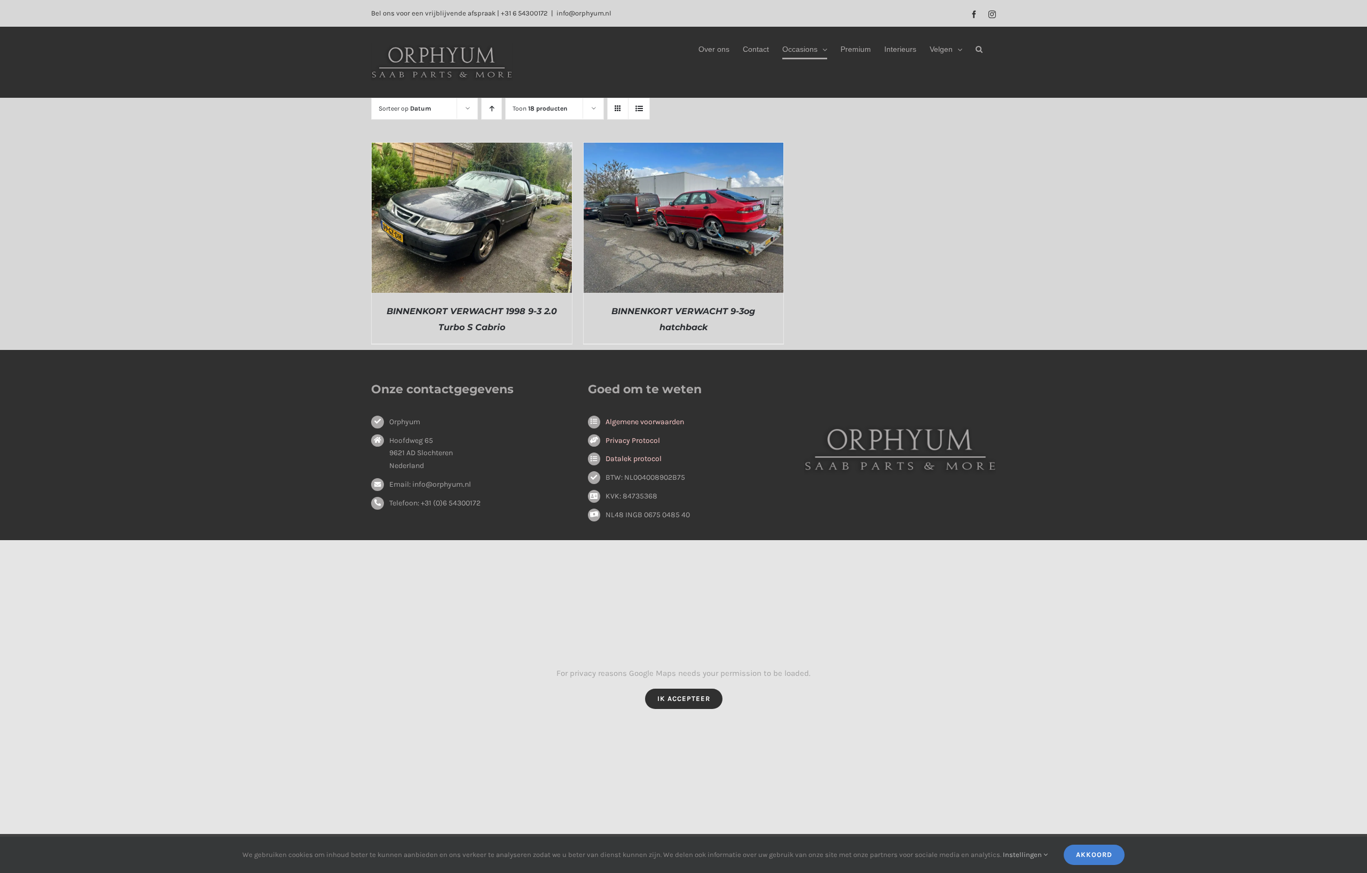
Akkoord (1094, 855)
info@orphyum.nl (583, 13)
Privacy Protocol (633, 440)
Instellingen (1023, 855)
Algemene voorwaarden (645, 421)
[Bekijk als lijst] (638, 108)
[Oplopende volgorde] (491, 109)
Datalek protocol (634, 458)
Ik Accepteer (683, 699)
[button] (979, 49)
